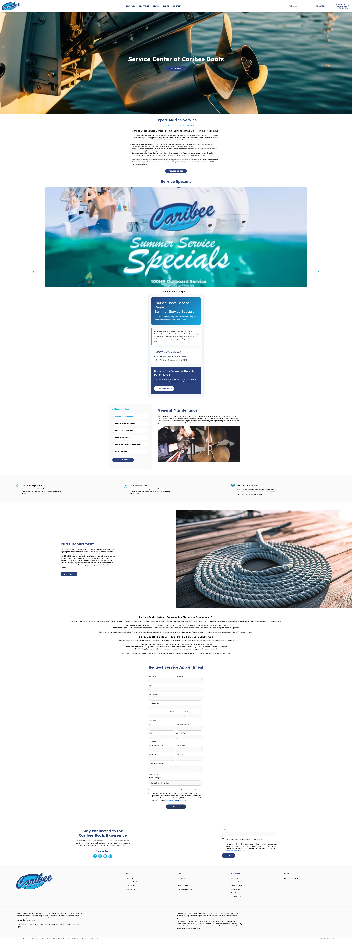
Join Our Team (236, 896)
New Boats (129, 878)
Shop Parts (69, 574)
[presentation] (33, 272)
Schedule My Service (164, 388)
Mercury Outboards (185, 889)
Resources (320, 6)
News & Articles (236, 885)
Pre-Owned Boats (131, 882)
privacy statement (183, 918)
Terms (243, 850)
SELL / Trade (144, 6)
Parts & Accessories (185, 882)
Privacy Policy (173, 800)
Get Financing (130, 885)
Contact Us (177, 6)
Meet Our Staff (236, 893)
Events (166, 6)
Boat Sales (130, 6)
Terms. (183, 800)
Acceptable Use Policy (90, 938)
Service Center (183, 878)
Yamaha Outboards (185, 885)
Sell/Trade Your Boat (132, 889)
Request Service (176, 68)
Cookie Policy (45, 938)
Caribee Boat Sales (291, 878)
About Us (234, 878)
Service (156, 6)
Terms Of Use (33, 938)
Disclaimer (56, 938)
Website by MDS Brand (328, 938)
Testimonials (235, 889)
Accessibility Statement (71, 938)
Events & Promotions (238, 882)
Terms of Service (73, 924)
